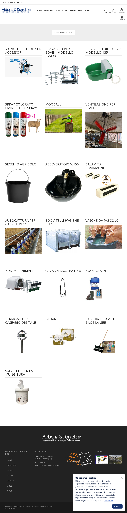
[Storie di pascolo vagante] (115, 459)
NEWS (9, 491)
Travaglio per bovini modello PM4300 (59, 52)
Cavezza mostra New (63, 270)
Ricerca (104, 12)
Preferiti (112, 12)
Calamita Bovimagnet (96, 166)
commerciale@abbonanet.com (47, 465)
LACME (10, 470)
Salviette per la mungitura (19, 373)
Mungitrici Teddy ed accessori (23, 51)
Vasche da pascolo (102, 220)
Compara (121, 12)
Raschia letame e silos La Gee (100, 321)
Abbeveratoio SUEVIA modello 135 (103, 51)
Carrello (122, 19)
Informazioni (108, 501)
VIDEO (9, 486)
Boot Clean (95, 270)
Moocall (53, 104)
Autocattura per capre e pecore (20, 222)
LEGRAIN (10, 480)
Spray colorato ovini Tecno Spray (21, 106)
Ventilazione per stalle (100, 106)
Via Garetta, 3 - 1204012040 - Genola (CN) (44, 457)
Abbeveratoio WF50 (62, 164)
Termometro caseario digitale (20, 321)
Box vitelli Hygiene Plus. (62, 222)
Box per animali (19, 270)
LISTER (10, 475)
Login (21, 2)
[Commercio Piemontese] (101, 459)
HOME (62, 32)
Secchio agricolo (20, 164)
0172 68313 (10, 2)
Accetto (117, 506)
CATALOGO (11, 465)
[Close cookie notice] (122, 478)
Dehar (50, 319)
